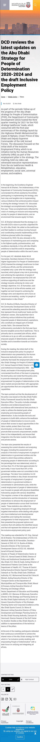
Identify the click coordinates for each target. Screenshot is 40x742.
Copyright (19, 721)
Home (3, 97)
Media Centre (12, 97)
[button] (36, 365)
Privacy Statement (4, 722)
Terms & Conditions (29, 722)
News (22, 97)
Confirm (20, 737)
